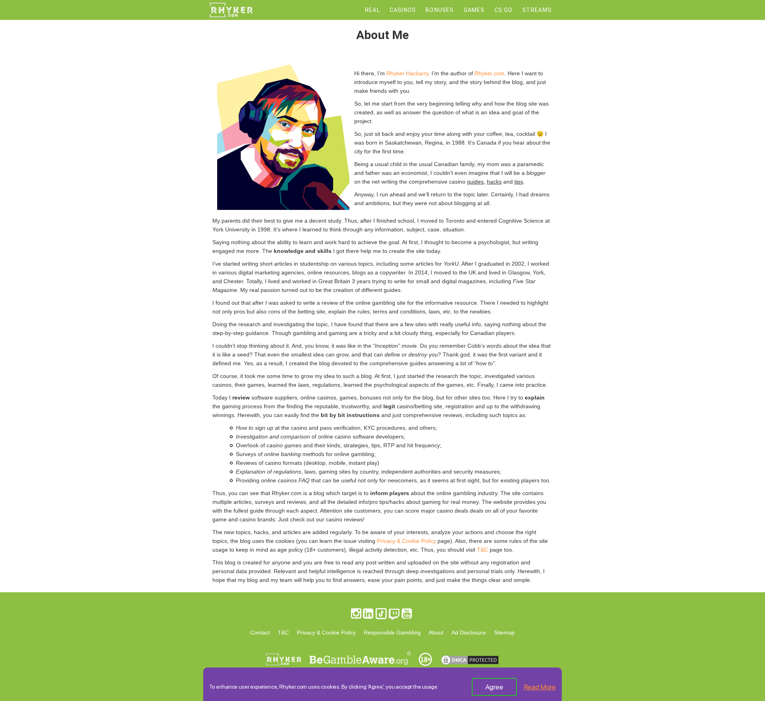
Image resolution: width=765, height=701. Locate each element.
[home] (231, 16)
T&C (482, 549)
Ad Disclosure (468, 632)
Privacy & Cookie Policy (406, 541)
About (436, 632)
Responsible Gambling (392, 632)
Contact (260, 632)
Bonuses (440, 10)
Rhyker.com (489, 73)
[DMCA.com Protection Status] (470, 666)
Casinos (403, 10)
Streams (537, 10)
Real (372, 10)
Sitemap (504, 632)
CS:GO (503, 10)
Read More (540, 687)
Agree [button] (494, 687)
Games (474, 10)
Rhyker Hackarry (407, 73)
